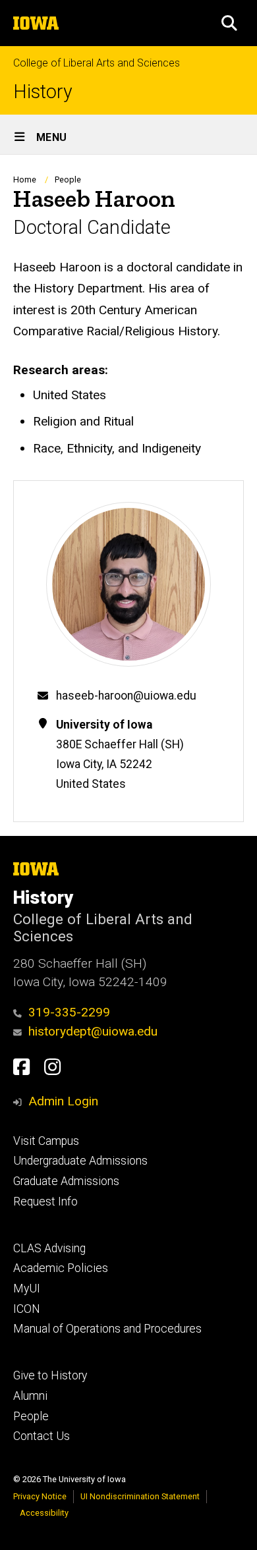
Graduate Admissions (66, 1181)
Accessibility (44, 1513)
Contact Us (41, 1436)
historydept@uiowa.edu (92, 1031)
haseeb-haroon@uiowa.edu (126, 695)
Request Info (45, 1201)
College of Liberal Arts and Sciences (96, 63)
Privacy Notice (40, 1496)
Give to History (50, 1375)
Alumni (30, 1395)
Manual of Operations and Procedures (107, 1328)
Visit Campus (46, 1141)
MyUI (26, 1288)
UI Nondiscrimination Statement (140, 1496)
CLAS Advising (49, 1248)
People (68, 179)
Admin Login (63, 1101)
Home (24, 179)
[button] (229, 23)
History (42, 91)
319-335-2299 (69, 1012)
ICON (26, 1308)
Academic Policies (60, 1268)
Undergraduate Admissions (80, 1160)
